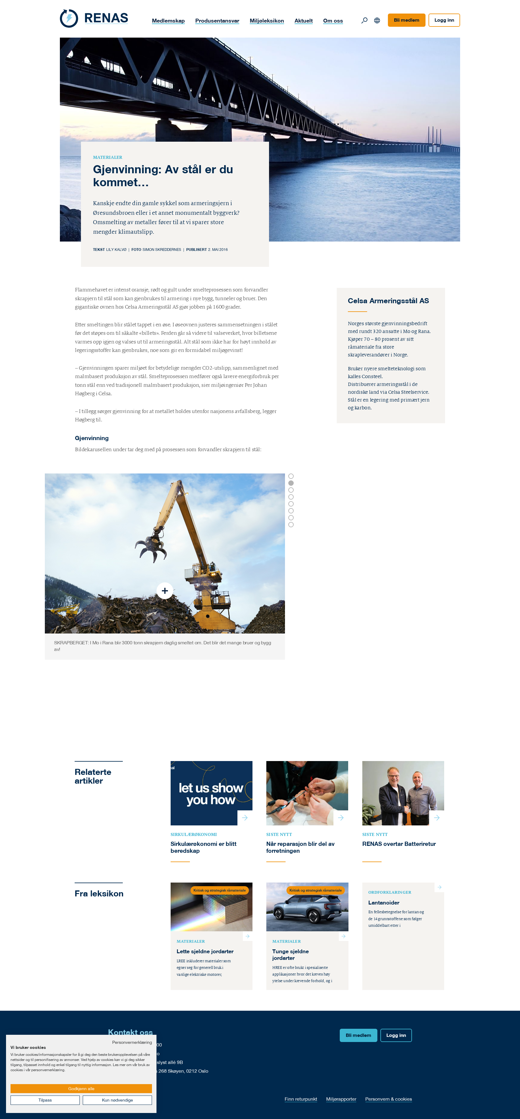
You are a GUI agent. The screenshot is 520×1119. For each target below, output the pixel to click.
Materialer (107, 157)
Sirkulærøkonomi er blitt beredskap (204, 847)
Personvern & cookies (388, 1099)
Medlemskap (168, 20)
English (377, 20)
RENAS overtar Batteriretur (399, 843)
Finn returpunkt (301, 1099)
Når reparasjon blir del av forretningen (300, 847)
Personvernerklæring (132, 1042)
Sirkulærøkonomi (194, 834)
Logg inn (444, 20)
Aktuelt (304, 20)
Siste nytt (279, 834)
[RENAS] (94, 18)
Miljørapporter (341, 1099)
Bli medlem (406, 20)
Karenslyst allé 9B (163, 1062)
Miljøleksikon (267, 20)
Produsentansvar (217, 20)
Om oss (333, 20)
